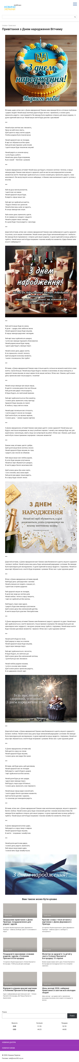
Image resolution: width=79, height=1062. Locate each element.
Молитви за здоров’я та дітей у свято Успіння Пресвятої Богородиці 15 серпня (57, 956)
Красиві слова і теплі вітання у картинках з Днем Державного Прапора (56, 922)
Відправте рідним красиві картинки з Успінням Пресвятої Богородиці (20, 989)
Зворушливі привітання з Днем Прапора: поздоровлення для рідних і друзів (18, 922)
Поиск (4, 1012)
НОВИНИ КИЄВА (8, 1048)
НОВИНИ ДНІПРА (9, 1042)
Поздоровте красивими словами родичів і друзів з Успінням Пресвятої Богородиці (18, 956)
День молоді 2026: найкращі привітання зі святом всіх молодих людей (59, 990)
